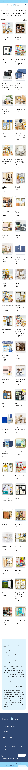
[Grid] (24, 20)
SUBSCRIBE (21, 755)
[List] (26, 20)
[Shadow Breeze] (13, 5)
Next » (16, 634)
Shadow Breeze (15, 763)
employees (6, 650)
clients (18, 648)
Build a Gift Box (13, 696)
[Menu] (2, 4)
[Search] (4, 5)
